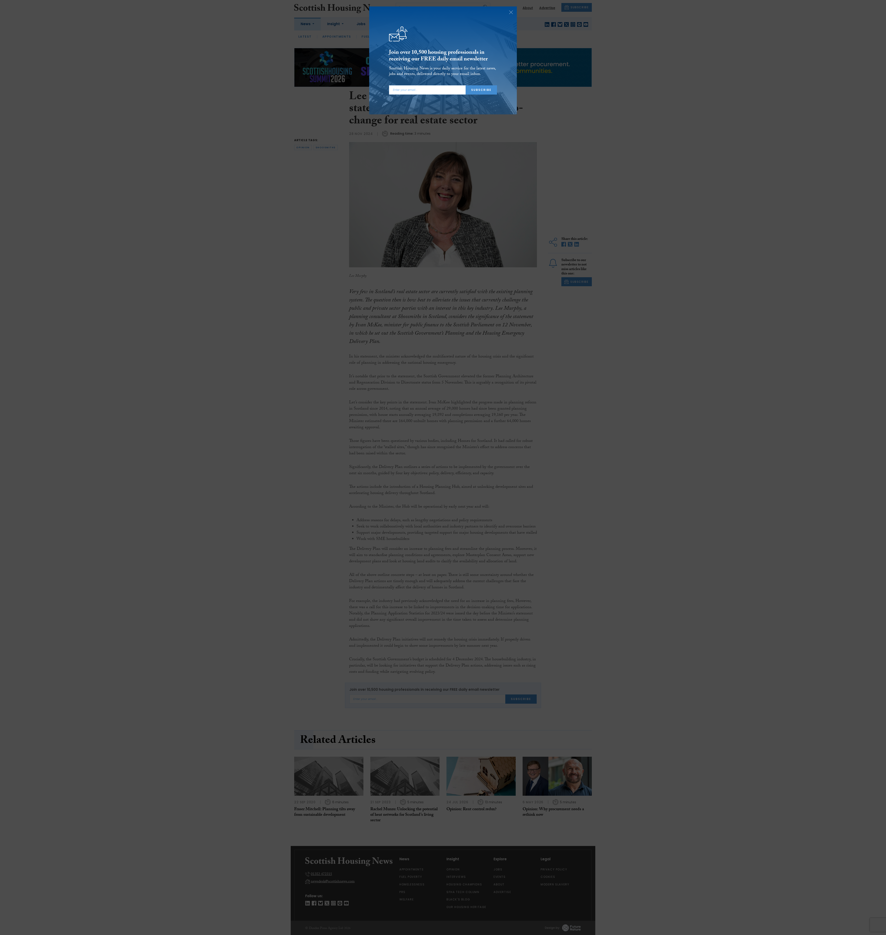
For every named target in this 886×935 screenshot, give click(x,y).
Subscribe (481, 90)
